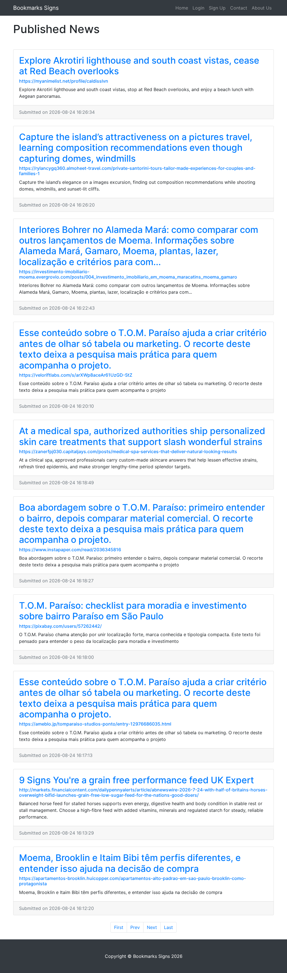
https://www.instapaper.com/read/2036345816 (70, 549)
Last (168, 927)
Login (198, 8)
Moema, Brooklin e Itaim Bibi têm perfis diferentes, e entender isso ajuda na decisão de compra (130, 863)
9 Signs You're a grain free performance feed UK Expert (136, 780)
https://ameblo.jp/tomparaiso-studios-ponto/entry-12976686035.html (95, 724)
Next (152, 927)
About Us (262, 8)
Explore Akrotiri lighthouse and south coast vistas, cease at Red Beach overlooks (139, 66)
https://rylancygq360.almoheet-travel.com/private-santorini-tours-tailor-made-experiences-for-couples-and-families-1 (137, 170)
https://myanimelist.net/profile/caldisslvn (63, 81)
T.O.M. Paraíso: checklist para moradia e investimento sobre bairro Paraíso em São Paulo (133, 611)
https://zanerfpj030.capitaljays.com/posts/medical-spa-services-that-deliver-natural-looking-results (128, 451)
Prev (135, 927)
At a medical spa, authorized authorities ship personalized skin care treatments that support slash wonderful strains (142, 436)
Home (181, 8)
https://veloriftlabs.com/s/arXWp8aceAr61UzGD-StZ (75, 375)
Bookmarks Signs (36, 7)
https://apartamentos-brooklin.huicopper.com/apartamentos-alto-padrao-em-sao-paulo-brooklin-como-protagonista (132, 880)
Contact (238, 8)
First (118, 927)
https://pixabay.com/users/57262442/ (60, 626)
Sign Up (217, 8)
